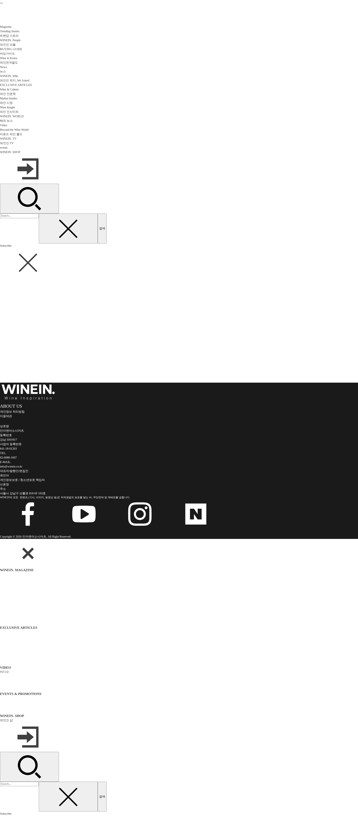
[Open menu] (1, 3)
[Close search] (68, 228)
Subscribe (6, 245)
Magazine (6, 26)
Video (3, 125)
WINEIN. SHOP (10, 152)
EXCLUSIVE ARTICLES (16, 85)
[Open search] (29, 199)
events (3, 147)
